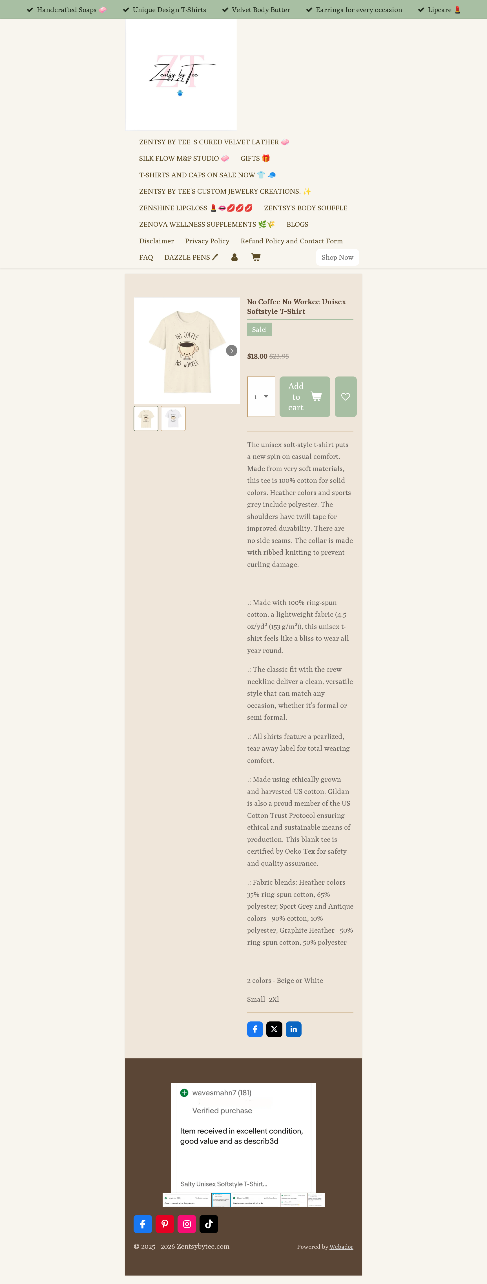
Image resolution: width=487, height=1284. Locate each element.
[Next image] (231, 350)
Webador (341, 1246)
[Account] (234, 257)
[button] (146, 418)
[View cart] (255, 257)
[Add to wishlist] (346, 396)
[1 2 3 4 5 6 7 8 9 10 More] (261, 396)
